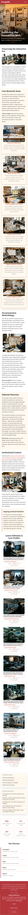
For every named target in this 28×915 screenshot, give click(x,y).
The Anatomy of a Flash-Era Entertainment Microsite (13, 794)
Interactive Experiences (14, 142)
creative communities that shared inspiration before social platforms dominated (13, 458)
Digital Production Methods (14, 264)
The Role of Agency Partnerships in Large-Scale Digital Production (13, 810)
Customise (14, 912)
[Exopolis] (5, 2)
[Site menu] (25, 2)
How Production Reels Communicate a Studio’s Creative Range (12, 806)
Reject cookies (14, 908)
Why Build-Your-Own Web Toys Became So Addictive (13, 802)
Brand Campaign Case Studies (14, 204)
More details (19, 900)
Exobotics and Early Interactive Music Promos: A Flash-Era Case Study (13, 798)
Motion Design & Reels (14, 173)
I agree (14, 904)
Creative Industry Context (14, 296)
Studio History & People (14, 234)
